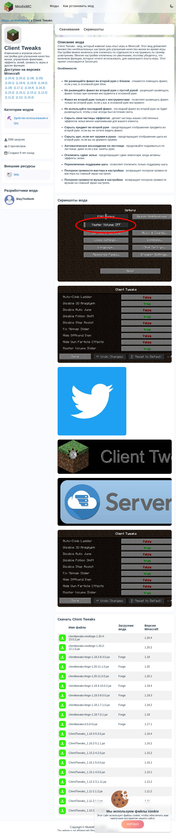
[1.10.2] (29, 97)
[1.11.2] (9, 97)
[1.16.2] (40, 87)
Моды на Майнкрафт (16, 20)
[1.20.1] (9, 83)
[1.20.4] (9, 78)
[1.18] (8, 87)
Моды (54, 6)
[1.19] (30, 78)
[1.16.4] (29, 87)
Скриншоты (94, 29)
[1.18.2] (42, 83)
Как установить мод (78, 6)
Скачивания (69, 29)
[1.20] (39, 78)
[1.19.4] (20, 83)
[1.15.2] (9, 92)
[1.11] (19, 97)
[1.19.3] (31, 83)
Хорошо (132, 824)
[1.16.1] (20, 92)
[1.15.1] (31, 92)
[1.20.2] (20, 78)
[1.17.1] (18, 87)
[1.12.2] (42, 92)
